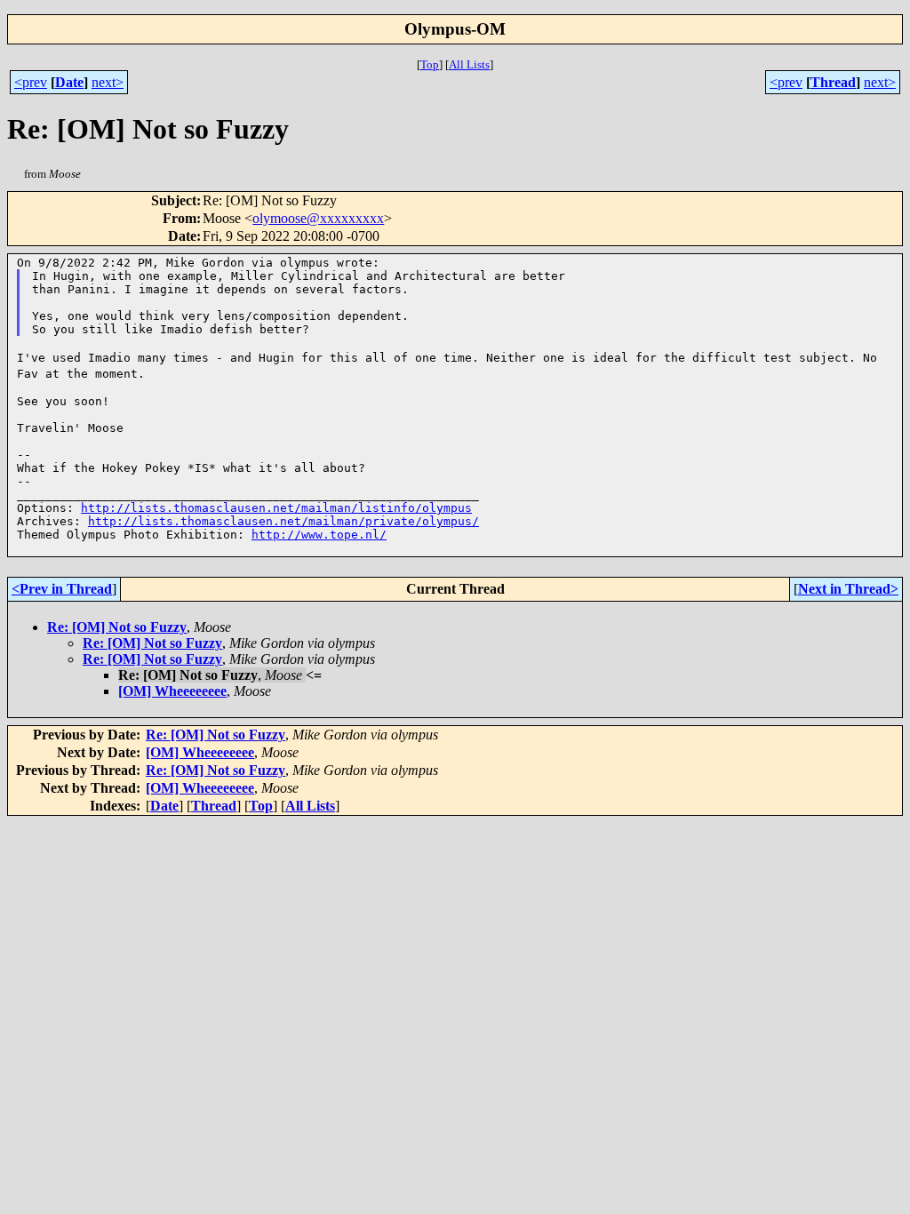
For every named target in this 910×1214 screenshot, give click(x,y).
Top (429, 64)
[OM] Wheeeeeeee (172, 691)
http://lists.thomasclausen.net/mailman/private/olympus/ (283, 521)
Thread (833, 82)
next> (108, 82)
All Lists (469, 64)
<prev (30, 82)
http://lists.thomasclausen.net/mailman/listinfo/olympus (276, 508)
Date (69, 82)
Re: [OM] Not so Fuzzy (117, 627)
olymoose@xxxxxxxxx (318, 218)
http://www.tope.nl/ (319, 534)
